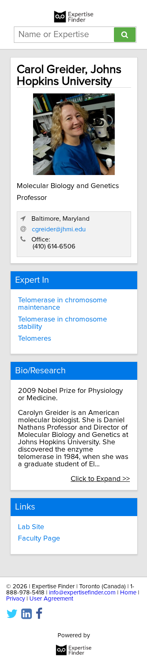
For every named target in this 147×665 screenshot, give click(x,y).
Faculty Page (39, 538)
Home (128, 593)
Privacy (15, 599)
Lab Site (31, 527)
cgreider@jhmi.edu (59, 229)
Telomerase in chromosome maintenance (62, 304)
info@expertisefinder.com (82, 593)
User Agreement (51, 599)
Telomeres (34, 338)
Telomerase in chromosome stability (62, 323)
